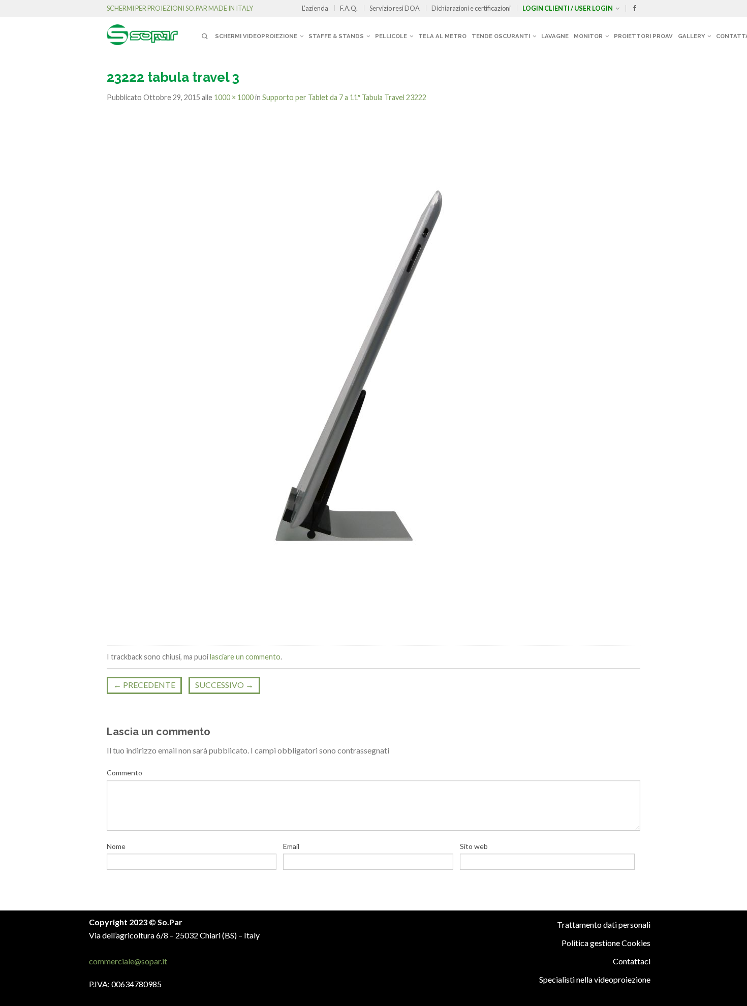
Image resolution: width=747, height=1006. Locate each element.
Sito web (474, 846)
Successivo (224, 684)
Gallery (691, 36)
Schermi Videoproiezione (256, 36)
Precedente (144, 684)
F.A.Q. (349, 8)
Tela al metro (442, 36)
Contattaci (631, 961)
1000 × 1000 (234, 97)
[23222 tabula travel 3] (361, 375)
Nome (116, 846)
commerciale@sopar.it (128, 961)
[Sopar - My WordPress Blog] (152, 31)
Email (291, 846)
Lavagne (555, 36)
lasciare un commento (245, 656)
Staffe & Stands (336, 36)
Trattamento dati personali (603, 924)
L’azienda (315, 8)
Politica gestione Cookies (606, 943)
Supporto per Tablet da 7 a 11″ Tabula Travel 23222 (344, 97)
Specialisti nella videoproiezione (594, 979)
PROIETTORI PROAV (643, 36)
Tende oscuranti (501, 36)
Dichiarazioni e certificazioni (471, 8)
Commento (124, 772)
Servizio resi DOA (394, 8)
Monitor (588, 36)
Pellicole (391, 36)
